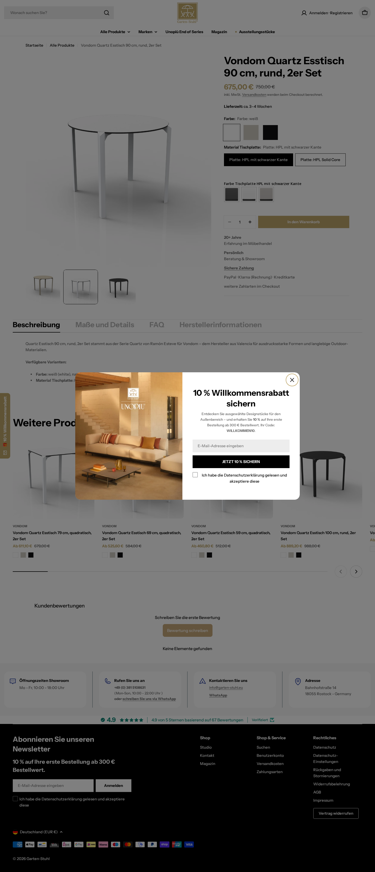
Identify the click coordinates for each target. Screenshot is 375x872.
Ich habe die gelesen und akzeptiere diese (244, 478)
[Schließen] (292, 380)
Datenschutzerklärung (244, 475)
